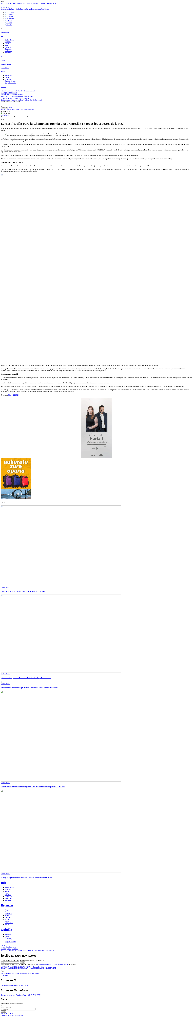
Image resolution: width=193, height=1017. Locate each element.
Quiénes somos (5, 100)
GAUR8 (32, 3)
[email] (3, 119)
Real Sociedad (25, 109)
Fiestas (47, 9)
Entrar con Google (7, 1013)
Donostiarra (8, 49)
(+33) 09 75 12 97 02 (34, 995)
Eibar (12, 109)
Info (12, 9)
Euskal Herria (9, 40)
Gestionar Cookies (29, 100)
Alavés (3, 109)
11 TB (54, 3)
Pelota (7, 915)
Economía (8, 42)
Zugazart (7, 77)
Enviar (22, 962)
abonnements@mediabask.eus (16, 995)
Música (3, 91)
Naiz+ (7, 45)
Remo (7, 919)
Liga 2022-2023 (13, 395)
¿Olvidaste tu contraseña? (9, 1015)
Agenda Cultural (5, 67)
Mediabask (15, 98)
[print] (1, 119)
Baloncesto (8, 912)
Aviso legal (19, 100)
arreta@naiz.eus (12, 985)
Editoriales (8, 75)
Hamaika (26, 98)
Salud (33, 91)
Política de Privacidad (44, 964)
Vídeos (3, 94)
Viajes (7, 91)
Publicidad (38, 100)
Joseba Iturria (5, 115)
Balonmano (8, 914)
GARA (24, 3)
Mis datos (4, 973)
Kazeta (20, 98)
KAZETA (49, 3)
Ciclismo (7, 917)
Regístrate (20, 1015)
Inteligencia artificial (37, 9)
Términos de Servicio (61, 964)
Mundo (7, 43)
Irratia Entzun (9, 96)
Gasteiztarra (8, 51)
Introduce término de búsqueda (10, 102)
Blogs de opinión (10, 83)
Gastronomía (13, 91)
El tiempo (4, 93)
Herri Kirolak (9, 923)
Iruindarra (8, 52)
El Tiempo (15, 949)
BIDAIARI (18, 3)
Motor (7, 921)
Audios (13, 94)
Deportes (23, 9)
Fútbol (10, 107)
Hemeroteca (19, 94)
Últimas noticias (6, 9)
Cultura (28, 9)
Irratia (3, 96)
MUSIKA (11, 3)
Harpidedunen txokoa (32, 973)
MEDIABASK (40, 3)
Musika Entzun (23, 96)
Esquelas (10, 93)
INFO (3, 7)
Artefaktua (3, 87)
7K (28, 3)
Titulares (22, 973)
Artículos (8, 79)
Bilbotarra (8, 47)
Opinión (17, 9)
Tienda (15, 93)
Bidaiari (30, 96)
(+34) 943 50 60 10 (24, 985)
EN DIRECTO (9, 950)
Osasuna (17, 109)
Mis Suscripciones (13, 973)
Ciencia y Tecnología (24, 91)
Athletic (8, 109)
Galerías (8, 94)
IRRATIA (4, 3)
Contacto (13, 100)
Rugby (7, 924)
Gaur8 (10, 98)
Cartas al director (10, 81)
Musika (15, 96)
